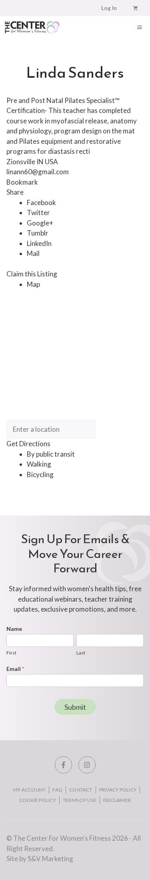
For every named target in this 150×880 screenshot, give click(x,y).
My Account (29, 790)
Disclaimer (117, 800)
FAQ (57, 790)
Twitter (38, 212)
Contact (80, 790)
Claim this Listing (31, 274)
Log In (109, 8)
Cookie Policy (37, 800)
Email (15, 668)
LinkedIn (39, 243)
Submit (75, 707)
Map (33, 284)
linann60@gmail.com (37, 171)
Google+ (40, 223)
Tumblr (37, 233)
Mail (33, 253)
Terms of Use (79, 800)
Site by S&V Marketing (39, 858)
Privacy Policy (117, 790)
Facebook (41, 202)
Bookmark (22, 182)
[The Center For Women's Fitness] (32, 27)
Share (15, 192)
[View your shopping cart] (135, 8)
